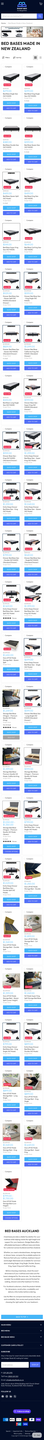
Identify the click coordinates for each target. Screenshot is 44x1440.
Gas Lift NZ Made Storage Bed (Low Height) (9, 1203)
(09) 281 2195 (7, 1373)
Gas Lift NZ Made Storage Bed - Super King (31, 1150)
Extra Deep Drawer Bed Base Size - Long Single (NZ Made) (32, 827)
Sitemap (27, 1433)
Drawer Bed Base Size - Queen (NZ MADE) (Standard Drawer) (11, 351)
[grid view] (35, 57)
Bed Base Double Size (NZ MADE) (11, 146)
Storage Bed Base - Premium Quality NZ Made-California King (11, 774)
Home (3, 23)
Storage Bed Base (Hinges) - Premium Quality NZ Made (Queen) (10, 831)
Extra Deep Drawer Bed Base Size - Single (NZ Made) (32, 664)
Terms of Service (30, 1431)
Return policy (18, 1433)
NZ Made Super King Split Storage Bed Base (32, 997)
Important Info (17, 1431)
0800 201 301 (13, 1376)
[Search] (40, 16)
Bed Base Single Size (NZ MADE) (10, 95)
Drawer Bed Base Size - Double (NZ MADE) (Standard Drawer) (11, 560)
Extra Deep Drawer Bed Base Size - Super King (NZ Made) (32, 458)
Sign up (35, 1365)
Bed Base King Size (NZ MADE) (31, 197)
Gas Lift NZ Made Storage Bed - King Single (31, 1099)
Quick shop (11, 103)
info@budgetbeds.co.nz (15, 1380)
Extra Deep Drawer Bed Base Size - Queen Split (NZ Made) (11, 611)
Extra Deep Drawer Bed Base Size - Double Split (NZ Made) (10, 889)
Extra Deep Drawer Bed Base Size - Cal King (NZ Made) (31, 611)
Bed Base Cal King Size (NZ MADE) (32, 248)
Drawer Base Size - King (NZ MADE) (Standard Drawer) (10, 458)
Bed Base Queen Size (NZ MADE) (32, 146)
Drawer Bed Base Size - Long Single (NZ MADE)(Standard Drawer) (32, 716)
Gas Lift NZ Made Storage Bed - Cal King (31, 941)
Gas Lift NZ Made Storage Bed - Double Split (11, 947)
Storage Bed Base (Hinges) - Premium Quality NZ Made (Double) (31, 775)
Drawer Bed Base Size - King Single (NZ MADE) (32, 298)
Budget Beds (7, 98)
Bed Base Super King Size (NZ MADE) (10, 248)
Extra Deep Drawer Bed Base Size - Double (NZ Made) (31, 1049)
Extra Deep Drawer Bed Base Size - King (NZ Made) (10, 509)
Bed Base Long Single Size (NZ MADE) (11, 404)
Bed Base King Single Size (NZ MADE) (32, 95)
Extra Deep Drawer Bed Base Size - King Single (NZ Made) (10, 1049)
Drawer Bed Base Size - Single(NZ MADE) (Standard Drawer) (32, 560)
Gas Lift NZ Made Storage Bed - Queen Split (11, 660)
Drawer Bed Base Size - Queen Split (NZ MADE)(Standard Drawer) (11, 299)
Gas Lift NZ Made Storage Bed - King (10, 1149)
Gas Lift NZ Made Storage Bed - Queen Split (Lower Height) (11, 998)
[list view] (40, 57)
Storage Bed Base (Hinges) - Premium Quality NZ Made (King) (10, 716)
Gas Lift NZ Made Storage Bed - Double (32, 888)
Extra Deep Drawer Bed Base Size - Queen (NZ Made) (32, 509)
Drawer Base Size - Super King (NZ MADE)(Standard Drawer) (31, 406)
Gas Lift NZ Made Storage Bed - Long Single (10, 1095)
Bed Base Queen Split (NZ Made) (11, 197)
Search (8, 1431)
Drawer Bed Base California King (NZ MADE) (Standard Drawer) (31, 352)
